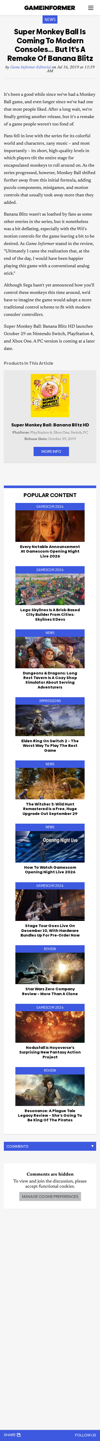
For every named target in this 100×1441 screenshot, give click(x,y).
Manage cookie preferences (50, 1196)
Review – (50, 991)
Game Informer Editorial (30, 67)
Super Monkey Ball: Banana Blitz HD (50, 425)
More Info (51, 451)
